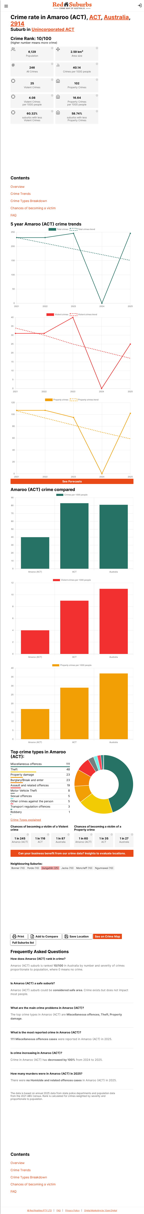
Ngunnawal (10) (104, 867)
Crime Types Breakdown (29, 201)
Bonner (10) (18, 867)
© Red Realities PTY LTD (39, 1210)
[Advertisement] (72, 151)
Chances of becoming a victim (33, 208)
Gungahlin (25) (50, 867)
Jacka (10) (67, 867)
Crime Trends (21, 194)
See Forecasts (72, 481)
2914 (17, 23)
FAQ (14, 215)
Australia (116, 17)
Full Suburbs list (23, 942)
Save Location (79, 936)
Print (21, 936)
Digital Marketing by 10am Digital (100, 1210)
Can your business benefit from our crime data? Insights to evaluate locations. (72, 853)
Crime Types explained (26, 820)
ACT (95, 17)
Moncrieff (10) (84, 867)
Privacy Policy (72, 1210)
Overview (18, 187)
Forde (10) (33, 867)
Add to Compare (46, 936)
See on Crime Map (107, 936)
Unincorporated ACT (53, 29)
